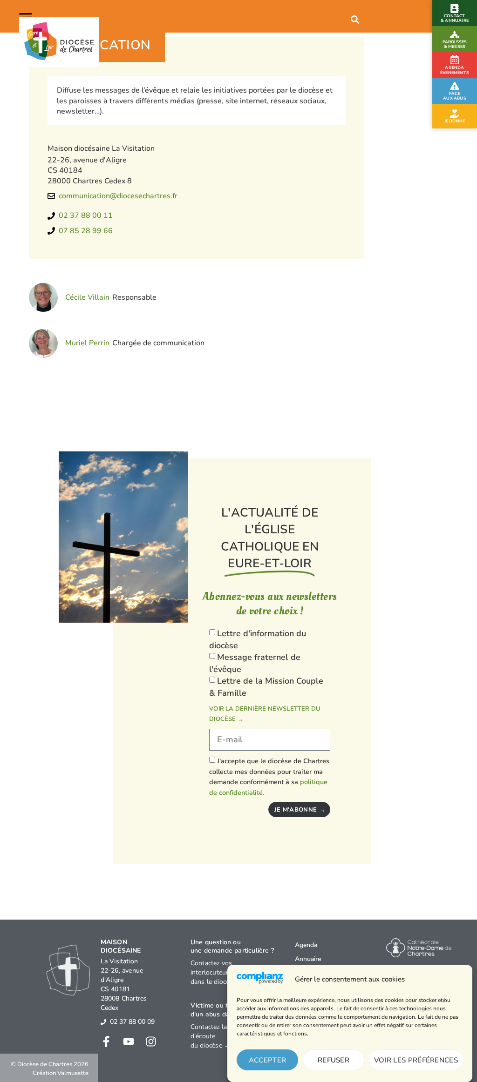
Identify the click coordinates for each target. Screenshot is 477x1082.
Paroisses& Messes (455, 44)
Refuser (333, 1060)
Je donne (454, 121)
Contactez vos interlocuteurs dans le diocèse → (218, 972)
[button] (27, 16)
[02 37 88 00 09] (103, 1022)
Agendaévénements (454, 70)
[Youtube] (128, 1041)
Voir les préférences (416, 1060)
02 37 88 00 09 (132, 1021)
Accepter (267, 1060)
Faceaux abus (454, 96)
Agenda (306, 945)
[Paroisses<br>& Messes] (454, 34)
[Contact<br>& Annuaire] (454, 8)
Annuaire (308, 958)
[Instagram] (151, 1041)
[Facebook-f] (106, 1041)
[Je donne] (454, 113)
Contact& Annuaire (455, 18)
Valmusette (73, 1073)
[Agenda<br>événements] (454, 59)
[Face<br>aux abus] (454, 86)
